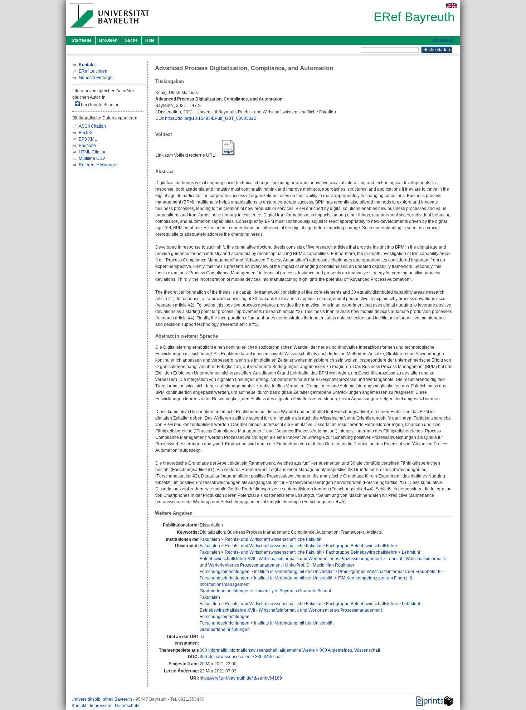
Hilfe (150, 40)
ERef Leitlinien (93, 71)
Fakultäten (210, 539)
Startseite (82, 40)
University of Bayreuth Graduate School (292, 590)
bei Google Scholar (99, 104)
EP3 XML (88, 139)
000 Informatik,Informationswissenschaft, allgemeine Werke (257, 650)
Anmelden (443, 40)
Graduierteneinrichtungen (225, 590)
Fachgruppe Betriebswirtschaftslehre (361, 545)
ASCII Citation (92, 126)
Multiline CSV (92, 158)
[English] (451, 5)
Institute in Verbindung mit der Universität (293, 571)
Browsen (108, 40)
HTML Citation (93, 152)
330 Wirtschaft (269, 656)
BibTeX (86, 132)
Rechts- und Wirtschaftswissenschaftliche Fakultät (273, 539)
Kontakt (79, 705)
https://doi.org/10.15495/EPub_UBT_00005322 (210, 118)
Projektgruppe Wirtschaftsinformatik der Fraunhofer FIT (391, 571)
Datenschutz (127, 705)
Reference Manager (98, 164)
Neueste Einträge (96, 77)
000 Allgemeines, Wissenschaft (350, 650)
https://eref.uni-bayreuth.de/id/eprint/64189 (241, 678)
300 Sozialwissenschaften (225, 656)
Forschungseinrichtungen (224, 571)
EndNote (87, 145)
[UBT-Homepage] (109, 30)
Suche (131, 40)
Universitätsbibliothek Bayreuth (102, 699)
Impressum (101, 705)
